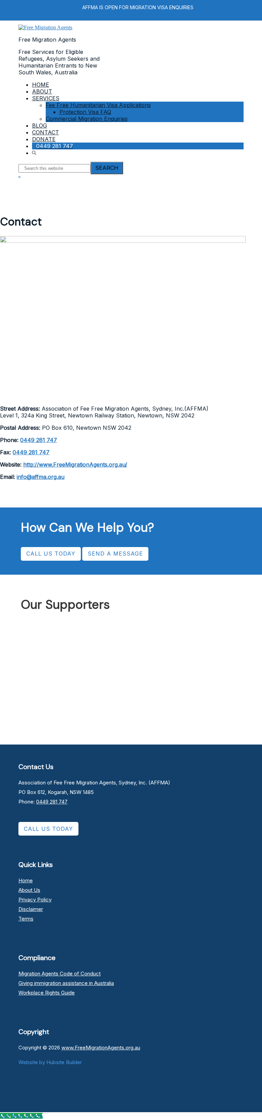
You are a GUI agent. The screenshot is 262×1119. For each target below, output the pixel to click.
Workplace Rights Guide (46, 992)
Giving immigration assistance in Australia (66, 983)
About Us (29, 890)
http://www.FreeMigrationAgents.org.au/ (75, 464)
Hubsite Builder (64, 1062)
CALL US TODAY (50, 553)
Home (25, 880)
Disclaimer (30, 909)
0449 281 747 (38, 440)
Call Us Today (48, 828)
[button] (35, 152)
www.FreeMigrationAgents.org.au (100, 1047)
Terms (25, 918)
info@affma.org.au (40, 476)
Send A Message (115, 553)
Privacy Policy (35, 899)
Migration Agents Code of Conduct (59, 973)
